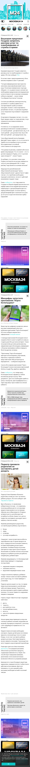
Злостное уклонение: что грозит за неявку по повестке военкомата (17, 227)
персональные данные (17, 755)
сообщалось (8, 182)
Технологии (17, 295)
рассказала (4, 649)
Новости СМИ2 (4, 267)
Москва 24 (15, 21)
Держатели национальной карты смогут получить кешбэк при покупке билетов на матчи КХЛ (16, 392)
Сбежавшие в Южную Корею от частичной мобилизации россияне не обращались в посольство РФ (17, 232)
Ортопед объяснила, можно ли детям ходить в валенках (16, 706)
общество (3, 241)
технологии (3, 407)
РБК (18, 75)
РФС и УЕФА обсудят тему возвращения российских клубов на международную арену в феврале (17, 398)
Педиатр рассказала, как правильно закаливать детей (15, 701)
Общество (16, 35)
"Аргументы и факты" (7, 501)
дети (8, 714)
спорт (8, 407)
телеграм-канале (15, 334)
